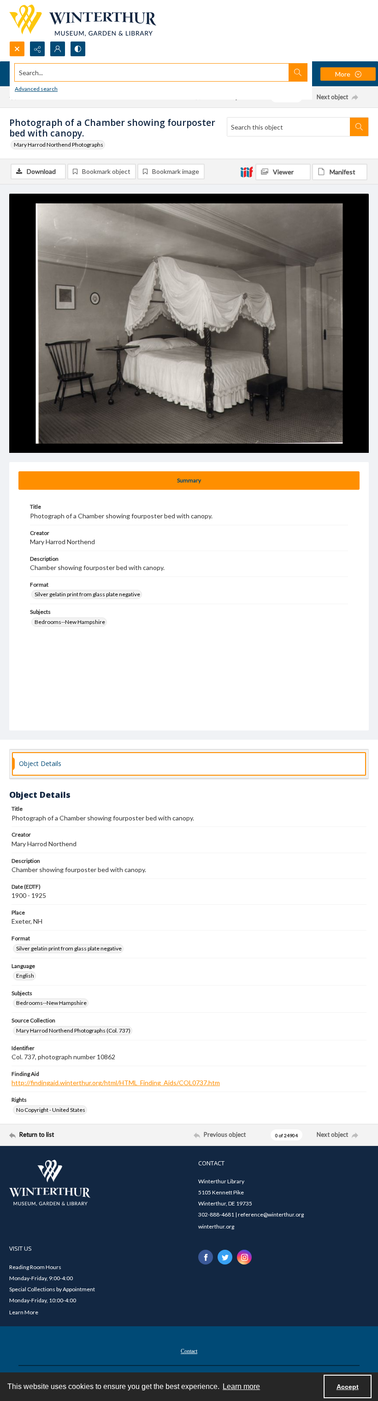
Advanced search (36, 88)
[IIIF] (246, 171)
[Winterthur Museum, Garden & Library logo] (82, 20)
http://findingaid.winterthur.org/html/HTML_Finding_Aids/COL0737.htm (116, 1082)
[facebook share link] (205, 1257)
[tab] (189, 480)
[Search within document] (359, 127)
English (25, 975)
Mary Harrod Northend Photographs (58, 144)
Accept (348, 1386)
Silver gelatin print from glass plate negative (87, 594)
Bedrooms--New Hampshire (70, 621)
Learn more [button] (241, 1386)
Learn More (23, 1312)
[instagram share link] (244, 1257)
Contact (189, 1351)
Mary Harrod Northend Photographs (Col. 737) (73, 1030)
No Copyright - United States (50, 1109)
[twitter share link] (225, 1257)
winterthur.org (216, 1226)
